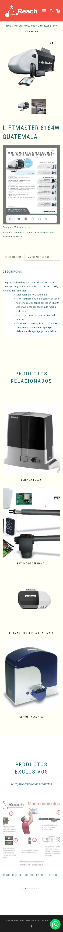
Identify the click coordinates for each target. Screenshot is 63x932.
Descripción (13, 257)
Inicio (9, 25)
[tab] (14, 257)
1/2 (10, 218)
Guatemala (20, 232)
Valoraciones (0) (39, 257)
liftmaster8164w (45, 232)
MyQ (54, 302)
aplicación (46, 302)
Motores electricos (24, 25)
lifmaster (31, 232)
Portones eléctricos (13, 236)
